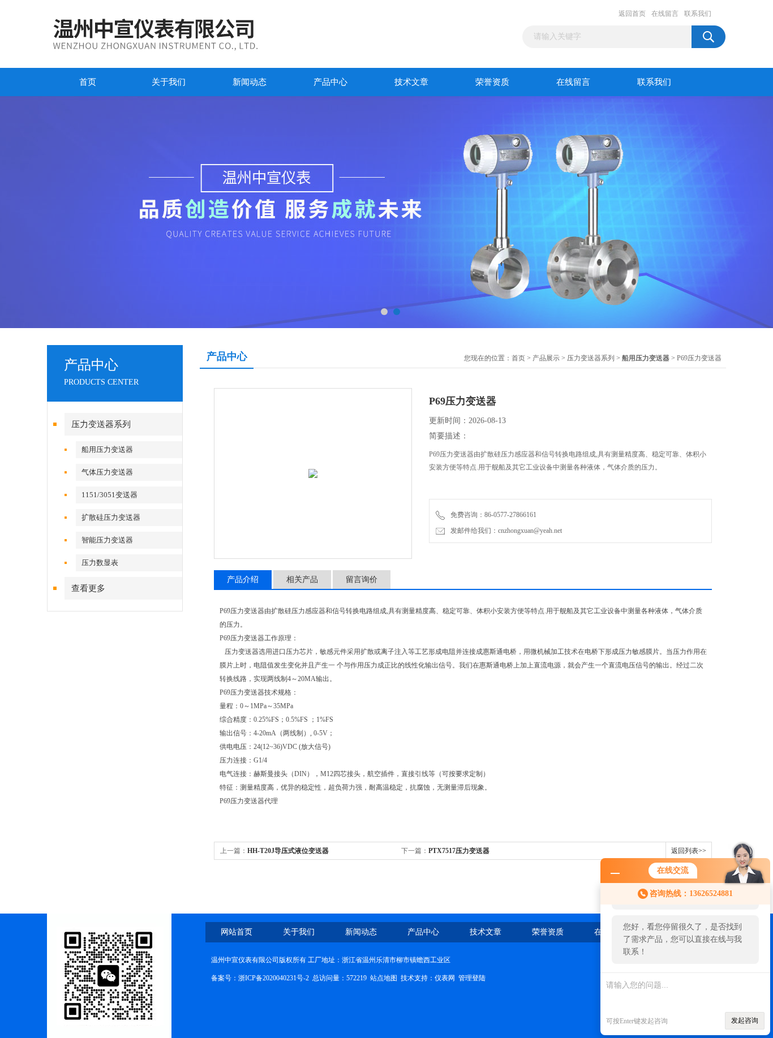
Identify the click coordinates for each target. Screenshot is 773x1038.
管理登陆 (472, 978)
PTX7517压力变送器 (458, 851)
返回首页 (632, 14)
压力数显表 (99, 562)
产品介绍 (243, 579)
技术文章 (411, 82)
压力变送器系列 (101, 424)
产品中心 (330, 82)
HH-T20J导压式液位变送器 (288, 851)
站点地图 (383, 978)
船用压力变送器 (107, 449)
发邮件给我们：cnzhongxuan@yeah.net (504, 531)
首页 (87, 82)
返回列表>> (688, 851)
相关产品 (302, 579)
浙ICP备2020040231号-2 (273, 978)
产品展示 (546, 358)
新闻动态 (250, 82)
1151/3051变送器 (109, 494)
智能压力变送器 (107, 540)
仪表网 (445, 978)
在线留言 (664, 14)
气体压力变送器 (107, 472)
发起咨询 (744, 1020)
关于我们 (169, 82)
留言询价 (361, 579)
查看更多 (88, 588)
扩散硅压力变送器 (110, 517)
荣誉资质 (492, 82)
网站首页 (236, 932)
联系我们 (697, 14)
